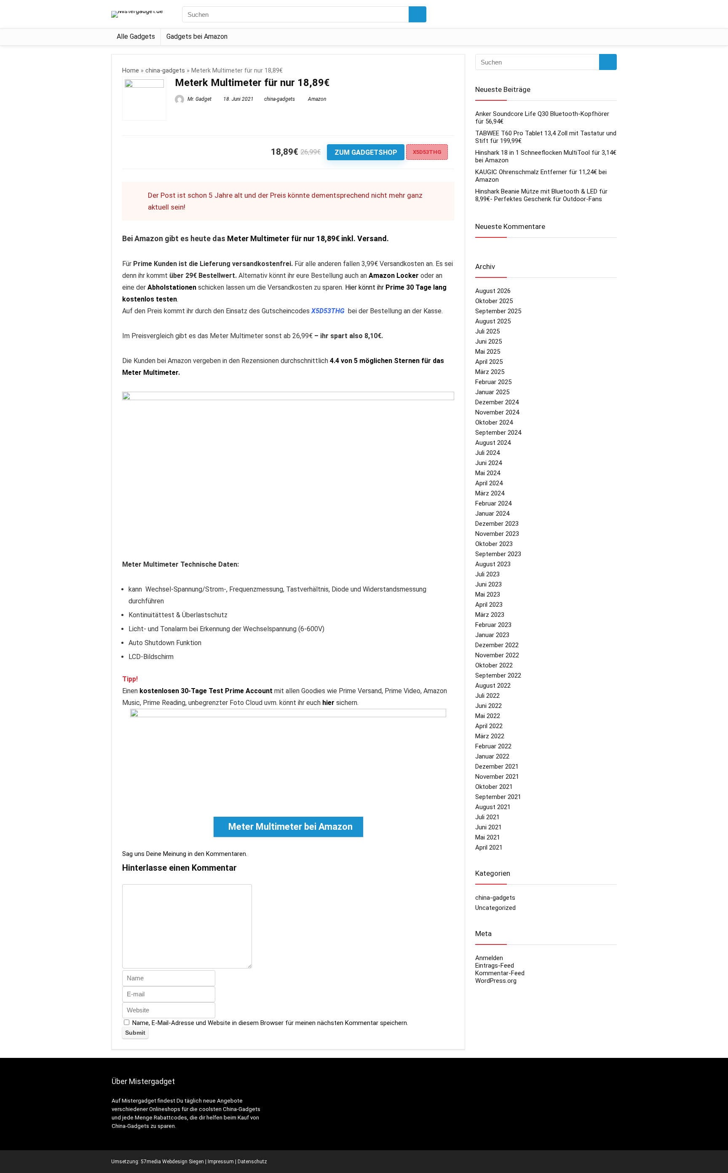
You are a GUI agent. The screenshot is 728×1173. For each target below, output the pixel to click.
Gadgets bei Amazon (197, 36)
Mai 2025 (487, 351)
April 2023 (489, 604)
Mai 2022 (487, 716)
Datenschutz (252, 1162)
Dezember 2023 (497, 523)
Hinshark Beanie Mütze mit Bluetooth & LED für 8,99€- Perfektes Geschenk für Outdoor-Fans (541, 195)
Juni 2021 (488, 827)
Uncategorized (495, 908)
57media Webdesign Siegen (172, 1162)
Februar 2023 (493, 625)
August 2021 (493, 807)
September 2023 (498, 554)
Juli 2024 (487, 453)
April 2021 (489, 847)
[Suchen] (417, 14)
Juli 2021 (487, 817)
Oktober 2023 (494, 544)
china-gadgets (165, 70)
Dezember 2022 (497, 645)
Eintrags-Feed (494, 965)
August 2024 (493, 443)
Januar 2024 (492, 513)
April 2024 (489, 483)
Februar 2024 (493, 503)
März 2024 (489, 493)
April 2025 (489, 362)
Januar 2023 (492, 635)
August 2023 (493, 564)
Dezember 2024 (497, 402)
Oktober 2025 (494, 301)
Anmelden (489, 958)
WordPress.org (496, 981)
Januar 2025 (492, 392)
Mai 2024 (487, 473)
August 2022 (493, 685)
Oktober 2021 (494, 787)
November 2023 (497, 534)
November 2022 (497, 655)
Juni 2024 (488, 463)
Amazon (317, 99)
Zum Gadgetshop (366, 152)
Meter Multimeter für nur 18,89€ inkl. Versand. (308, 238)
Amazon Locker (394, 276)
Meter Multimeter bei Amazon (290, 826)
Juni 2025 (488, 341)
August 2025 (493, 321)
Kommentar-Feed (500, 973)
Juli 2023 (487, 574)
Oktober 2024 (494, 422)
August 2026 (493, 291)
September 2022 (498, 675)
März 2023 (489, 615)
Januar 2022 (492, 756)
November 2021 (497, 776)
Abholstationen (171, 287)
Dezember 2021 (497, 766)
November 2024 (497, 412)
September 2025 (498, 311)
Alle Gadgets (136, 36)
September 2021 (498, 797)
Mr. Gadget (198, 99)
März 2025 (489, 372)
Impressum (221, 1162)
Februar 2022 (493, 746)
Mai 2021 (487, 837)
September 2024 (498, 432)
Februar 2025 (493, 382)
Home (130, 70)
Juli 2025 (487, 331)
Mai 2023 (487, 594)
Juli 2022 (487, 695)
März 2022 (489, 736)
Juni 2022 (488, 706)
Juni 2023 (488, 584)
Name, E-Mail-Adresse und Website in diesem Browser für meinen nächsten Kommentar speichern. (270, 1023)
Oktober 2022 (494, 665)
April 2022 (489, 726)
